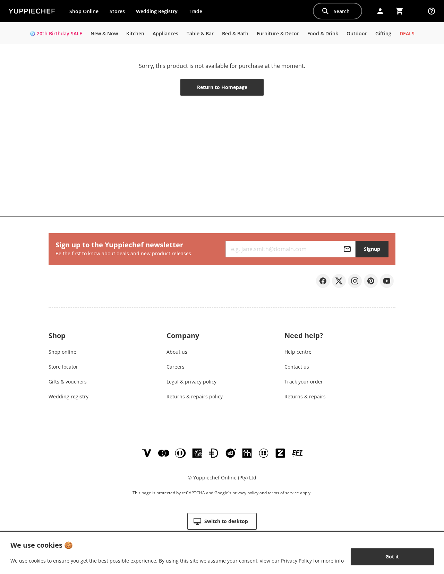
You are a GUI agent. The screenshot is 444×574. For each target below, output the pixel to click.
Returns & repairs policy (194, 396)
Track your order (303, 381)
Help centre (297, 351)
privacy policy (245, 493)
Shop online (62, 351)
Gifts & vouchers (68, 381)
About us (176, 351)
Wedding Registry (157, 11)
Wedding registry (68, 396)
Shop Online (84, 11)
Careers (175, 366)
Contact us (296, 366)
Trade (198, 13)
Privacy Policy (296, 560)
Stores (117, 11)
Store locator (63, 366)
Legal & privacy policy (191, 381)
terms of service (283, 493)
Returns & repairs (305, 396)
